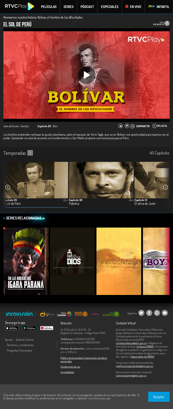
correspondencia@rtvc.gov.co (131, 343)
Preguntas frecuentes (19, 350)
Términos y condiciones (20, 345)
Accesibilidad (67, 372)
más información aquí (99, 398)
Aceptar (158, 396)
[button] (165, 187)
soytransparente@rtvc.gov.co (131, 375)
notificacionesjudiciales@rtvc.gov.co (134, 366)
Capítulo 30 (75, 200)
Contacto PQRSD (145, 346)
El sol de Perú (12, 204)
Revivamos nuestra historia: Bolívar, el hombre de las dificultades (43, 17)
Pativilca (74, 204)
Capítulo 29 (10, 200)
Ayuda (9, 339)
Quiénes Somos (25, 339)
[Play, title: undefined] (86, 75)
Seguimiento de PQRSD (142, 356)
